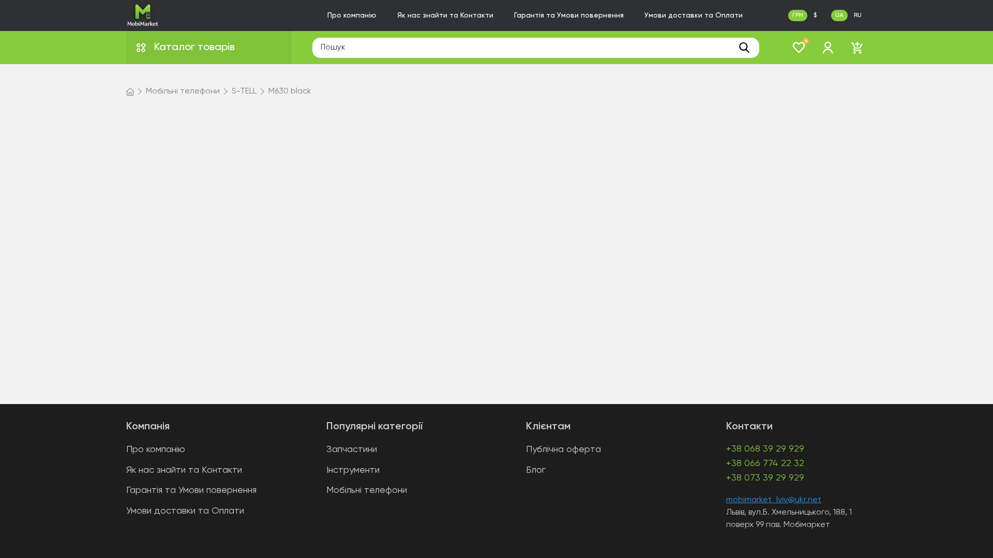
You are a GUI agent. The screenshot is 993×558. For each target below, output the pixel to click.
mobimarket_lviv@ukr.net (773, 500)
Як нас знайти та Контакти (445, 15)
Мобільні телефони (366, 490)
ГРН (797, 15)
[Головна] (130, 91)
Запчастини (351, 449)
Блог (536, 470)
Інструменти (353, 470)
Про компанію (352, 15)
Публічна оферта (563, 449)
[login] (828, 47)
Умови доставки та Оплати (693, 15)
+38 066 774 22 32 (765, 463)
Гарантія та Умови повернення (569, 15)
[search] (744, 47)
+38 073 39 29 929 (765, 478)
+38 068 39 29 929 (765, 449)
